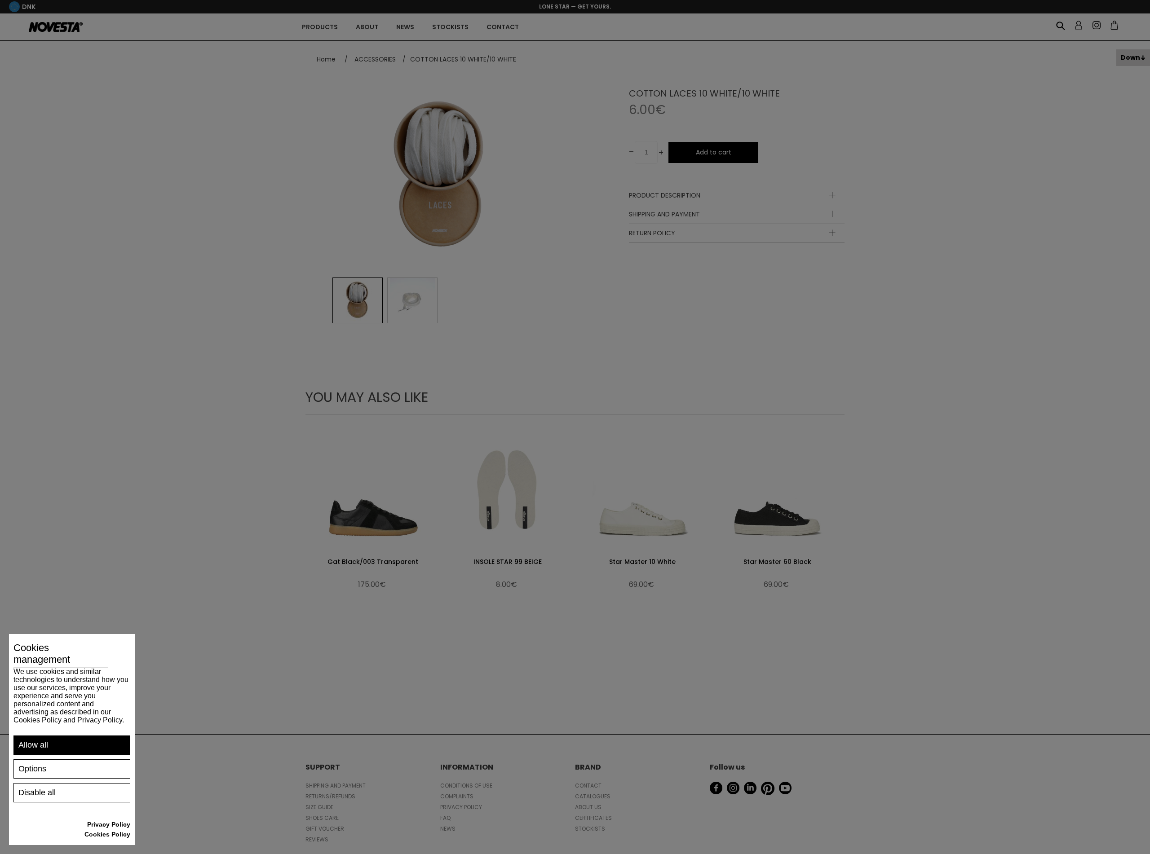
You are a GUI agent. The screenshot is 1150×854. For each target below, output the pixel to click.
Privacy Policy (108, 824)
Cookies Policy (107, 834)
